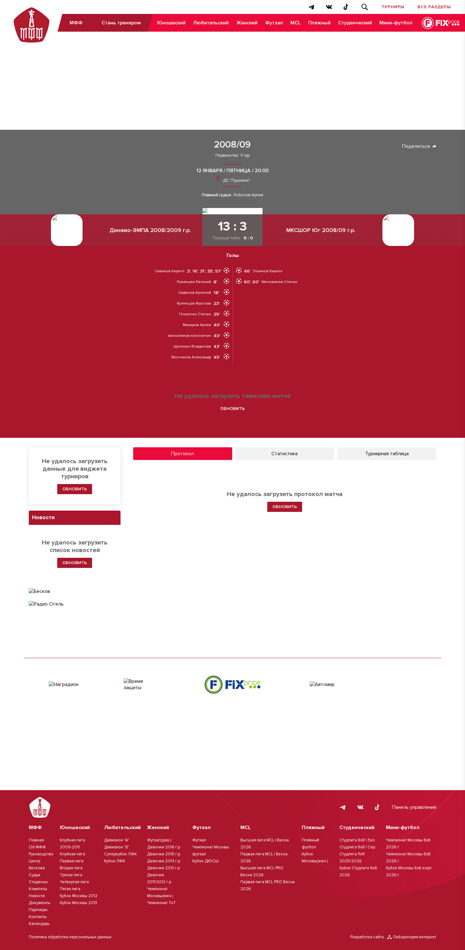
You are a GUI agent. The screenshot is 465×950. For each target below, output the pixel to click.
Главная (36, 840)
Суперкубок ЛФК (120, 854)
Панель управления (414, 807)
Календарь (39, 923)
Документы (39, 902)
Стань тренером (121, 23)
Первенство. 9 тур (232, 155)
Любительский (211, 23)
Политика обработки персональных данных (70, 937)
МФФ (76, 23)
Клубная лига (72, 854)
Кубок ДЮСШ (205, 861)
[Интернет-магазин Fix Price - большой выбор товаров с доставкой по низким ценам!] (232, 684)
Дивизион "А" (116, 840)
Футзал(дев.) (159, 840)
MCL (295, 23)
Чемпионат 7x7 (161, 902)
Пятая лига (70, 888)
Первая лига (72, 861)
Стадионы (38, 881)
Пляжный (319, 23)
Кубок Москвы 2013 (78, 902)
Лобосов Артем (248, 195)
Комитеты (38, 888)
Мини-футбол (395, 23)
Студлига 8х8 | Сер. (357, 847)
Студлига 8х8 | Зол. (357, 840)
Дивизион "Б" (116, 847)
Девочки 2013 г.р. (164, 868)
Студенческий (355, 23)
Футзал (274, 23)
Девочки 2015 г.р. (164, 854)
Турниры (393, 6)
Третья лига (71, 875)
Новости (37, 895)
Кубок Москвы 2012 (78, 895)
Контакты (37, 916)
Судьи (34, 875)
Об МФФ (37, 847)
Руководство (41, 854)
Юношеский (171, 23)
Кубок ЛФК (114, 861)
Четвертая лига (74, 881)
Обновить (232, 408)
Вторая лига (71, 868)
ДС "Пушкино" (236, 180)
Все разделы (434, 6)
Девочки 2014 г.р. (164, 861)
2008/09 (232, 144)
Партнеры (38, 909)
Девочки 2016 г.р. (164, 847)
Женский (246, 23)
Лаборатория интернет (414, 937)
